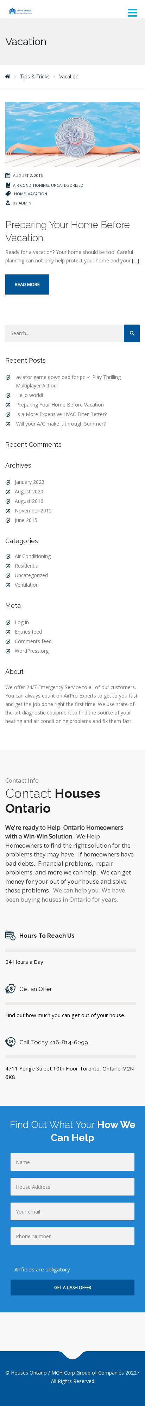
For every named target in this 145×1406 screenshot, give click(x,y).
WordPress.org (32, 650)
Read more (27, 284)
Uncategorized (67, 185)
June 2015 (26, 520)
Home (20, 193)
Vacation (37, 193)
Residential (27, 565)
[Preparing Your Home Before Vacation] (72, 133)
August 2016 (29, 501)
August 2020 (29, 491)
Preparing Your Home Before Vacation (60, 404)
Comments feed (33, 641)
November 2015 (33, 510)
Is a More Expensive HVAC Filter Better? (61, 414)
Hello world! (29, 395)
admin (25, 203)
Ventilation (27, 584)
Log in (22, 622)
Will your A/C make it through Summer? (61, 423)
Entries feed (28, 631)
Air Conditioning (31, 185)
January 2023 (29, 482)
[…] (135, 260)
